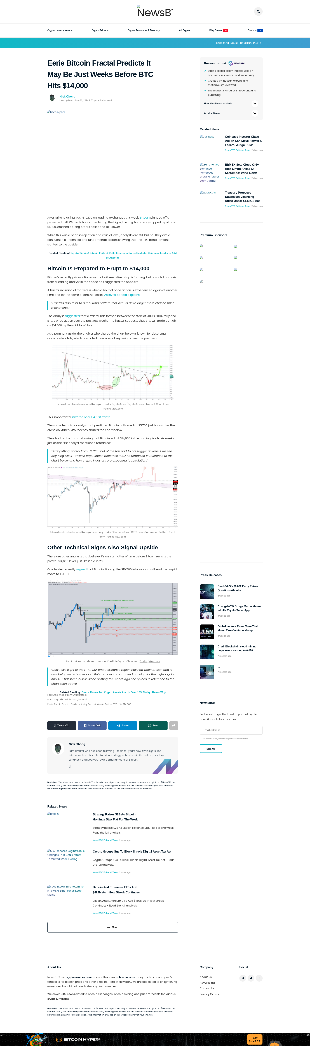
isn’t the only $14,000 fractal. (91, 417)
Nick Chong (67, 96)
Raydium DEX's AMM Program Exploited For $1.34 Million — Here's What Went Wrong (228, 42)
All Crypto (184, 30)
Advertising (207, 982)
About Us (206, 977)
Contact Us (207, 988)
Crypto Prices (99, 30)
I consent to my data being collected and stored (225, 739)
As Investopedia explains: (122, 295)
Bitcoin (145, 217)
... (219, 666)
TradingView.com (113, 409)
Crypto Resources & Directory (143, 30)
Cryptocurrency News (58, 30)
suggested (72, 316)
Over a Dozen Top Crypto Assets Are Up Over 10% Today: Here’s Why (124, 692)
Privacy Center (209, 994)
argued (81, 569)
